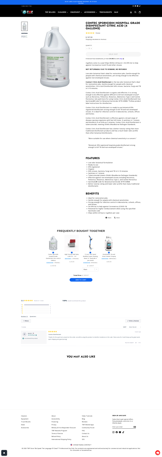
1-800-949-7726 (26, 6)
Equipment (75, 12)
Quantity (89, 45)
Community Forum (88, 428)
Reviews (84, 422)
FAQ (83, 431)
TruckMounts (105, 12)
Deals (23, 425)
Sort (125, 327)
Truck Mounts (26, 422)
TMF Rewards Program (59, 431)
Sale (116, 12)
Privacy (54, 425)
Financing (55, 422)
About (54, 416)
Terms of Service (57, 433)
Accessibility (56, 419)
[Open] (4, 453)
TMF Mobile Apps (88, 425)
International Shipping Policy (61, 439)
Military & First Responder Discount (64, 428)
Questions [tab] (33, 317)
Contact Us (85, 433)
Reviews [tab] (24, 317)
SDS (83, 439)
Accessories (90, 12)
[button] (93, 33)
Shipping (89, 39)
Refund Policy (56, 436)
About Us (85, 436)
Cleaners (62, 12)
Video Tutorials (87, 416)
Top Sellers (50, 12)
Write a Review (135, 321)
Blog (83, 419)
